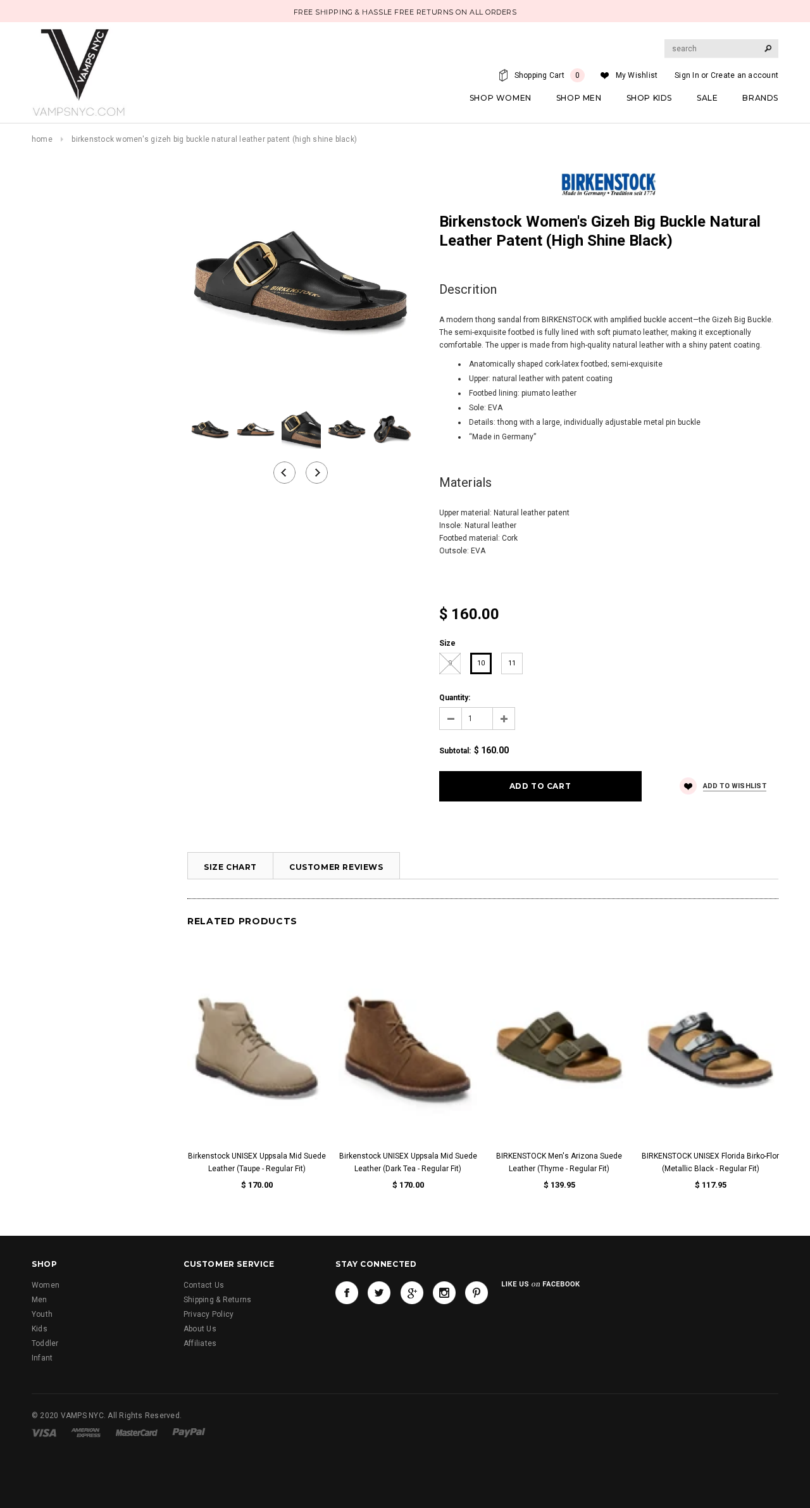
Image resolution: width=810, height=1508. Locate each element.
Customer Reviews (336, 867)
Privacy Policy (209, 1314)
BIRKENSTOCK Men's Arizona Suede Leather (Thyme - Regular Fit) (559, 1162)
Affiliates (200, 1343)
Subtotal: (455, 750)
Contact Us (204, 1285)
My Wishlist (637, 75)
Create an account (744, 75)
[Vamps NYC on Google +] (412, 1292)
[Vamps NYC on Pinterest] (476, 1292)
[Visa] (44, 1432)
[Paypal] (189, 1432)
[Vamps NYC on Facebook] (346, 1292)
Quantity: (454, 697)
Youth (42, 1314)
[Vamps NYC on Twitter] (379, 1292)
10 (481, 663)
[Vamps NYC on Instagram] (444, 1292)
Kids (39, 1328)
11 (512, 663)
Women (45, 1285)
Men (39, 1299)
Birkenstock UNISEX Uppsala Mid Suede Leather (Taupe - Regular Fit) (257, 1162)
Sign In (687, 75)
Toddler (45, 1343)
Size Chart (230, 867)
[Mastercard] (137, 1432)
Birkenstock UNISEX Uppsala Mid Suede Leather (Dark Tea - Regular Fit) (408, 1162)
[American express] (86, 1432)
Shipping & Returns (217, 1299)
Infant (42, 1358)
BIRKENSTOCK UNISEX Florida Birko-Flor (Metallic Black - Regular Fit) (710, 1162)
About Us (200, 1328)
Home (42, 139)
